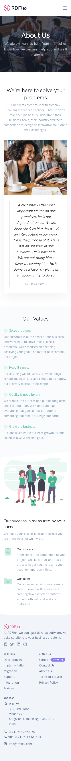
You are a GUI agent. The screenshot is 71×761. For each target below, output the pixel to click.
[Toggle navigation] (65, 8)
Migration (10, 671)
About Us (45, 671)
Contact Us (46, 665)
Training (9, 688)
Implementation (14, 665)
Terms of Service (50, 677)
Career (44, 660)
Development (13, 660)
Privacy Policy (48, 682)
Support (9, 677)
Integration (11, 682)
